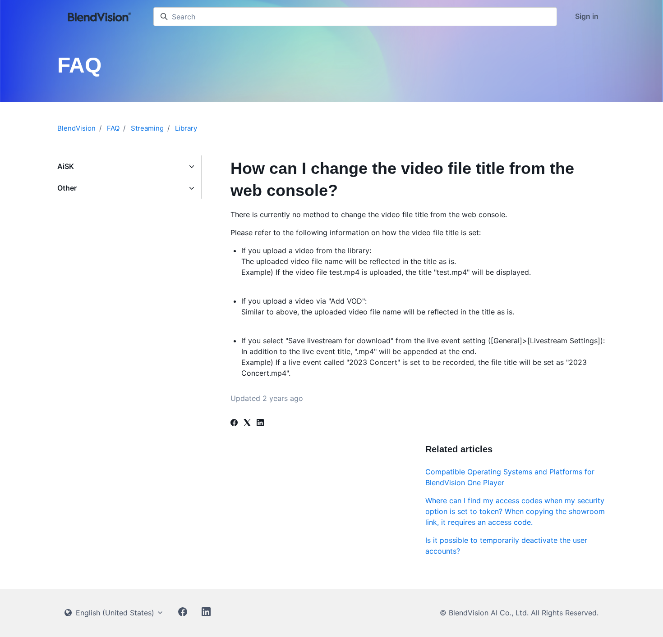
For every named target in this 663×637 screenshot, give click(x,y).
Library (186, 128)
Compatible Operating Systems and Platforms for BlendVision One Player (509, 477)
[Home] (100, 16)
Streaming (147, 128)
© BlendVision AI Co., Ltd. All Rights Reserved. (519, 612)
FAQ (113, 128)
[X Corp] (247, 423)
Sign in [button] (587, 16)
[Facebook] (234, 423)
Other (67, 187)
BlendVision (76, 128)
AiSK (65, 166)
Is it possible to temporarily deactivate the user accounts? (506, 545)
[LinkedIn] (260, 423)
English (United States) (115, 612)
